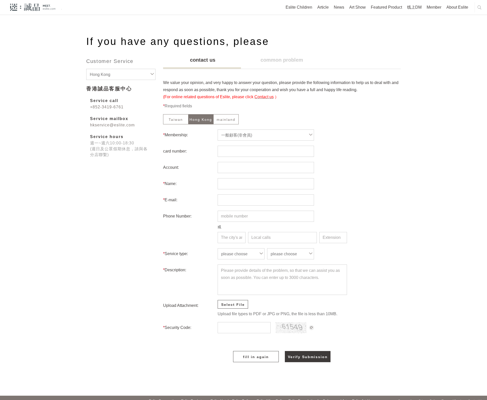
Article (323, 7)
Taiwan (176, 120)
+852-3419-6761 (107, 107)
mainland (226, 120)
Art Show (357, 7)
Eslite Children (299, 7)
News (339, 7)
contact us (202, 60)
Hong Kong (200, 120)
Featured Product (386, 7)
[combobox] (120, 74)
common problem (281, 60)
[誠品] (33, 7)
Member (434, 7)
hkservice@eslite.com (112, 125)
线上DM (414, 7)
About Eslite (457, 7)
